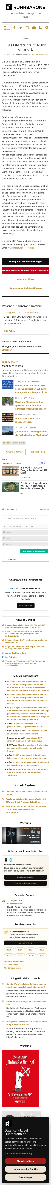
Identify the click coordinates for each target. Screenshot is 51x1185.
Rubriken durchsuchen (14, 961)
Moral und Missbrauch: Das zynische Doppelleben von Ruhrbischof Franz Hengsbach (30, 405)
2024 (31, 950)
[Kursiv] (7, 526)
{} (29, 526)
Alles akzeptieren (26, 1161)
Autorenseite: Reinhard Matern (25, 288)
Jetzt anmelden (25, 605)
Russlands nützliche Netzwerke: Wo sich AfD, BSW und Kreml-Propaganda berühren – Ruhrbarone (27, 684)
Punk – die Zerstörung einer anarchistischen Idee (26, 1003)
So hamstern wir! (15, 904)
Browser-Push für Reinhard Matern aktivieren (25, 270)
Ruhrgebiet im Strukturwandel (21, 312)
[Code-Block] (26, 526)
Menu (7, 29)
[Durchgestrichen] (13, 526)
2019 (42, 956)
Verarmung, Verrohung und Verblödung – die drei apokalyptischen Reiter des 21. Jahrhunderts (25, 663)
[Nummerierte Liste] (17, 526)
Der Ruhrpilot (11, 657)
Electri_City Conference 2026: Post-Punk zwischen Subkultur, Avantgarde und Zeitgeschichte (31, 389)
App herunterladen (25, 877)
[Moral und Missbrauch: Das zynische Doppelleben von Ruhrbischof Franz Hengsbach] (7, 401)
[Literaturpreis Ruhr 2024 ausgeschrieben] (7, 417)
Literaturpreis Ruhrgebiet (14, 443)
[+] (32, 526)
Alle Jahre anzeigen (13, 968)
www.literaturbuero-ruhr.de (21, 247)
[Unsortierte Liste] (20, 526)
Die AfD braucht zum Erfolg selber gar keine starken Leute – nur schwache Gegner (27, 748)
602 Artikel (9, 331)
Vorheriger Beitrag (13, 452)
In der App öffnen (25, 279)
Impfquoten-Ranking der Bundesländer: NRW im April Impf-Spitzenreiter (26, 1023)
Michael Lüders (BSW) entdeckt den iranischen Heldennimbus (26, 641)
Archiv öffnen (25, 943)
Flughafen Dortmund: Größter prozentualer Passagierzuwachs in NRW (24, 647)
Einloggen (7, 349)
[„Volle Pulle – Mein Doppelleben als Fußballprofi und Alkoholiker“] (7, 430)
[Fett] (4, 526)
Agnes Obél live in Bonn (15, 653)
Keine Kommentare (40, 54)
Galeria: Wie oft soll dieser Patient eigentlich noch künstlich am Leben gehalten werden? (26, 985)
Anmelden (44, 509)
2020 (31, 956)
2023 (41, 950)
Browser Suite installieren (25, 883)
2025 (20, 950)
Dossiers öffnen (11, 965)
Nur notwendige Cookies (25, 1169)
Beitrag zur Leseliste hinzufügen (25, 261)
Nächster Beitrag (37, 452)
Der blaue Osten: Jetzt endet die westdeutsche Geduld (26, 793)
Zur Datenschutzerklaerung (18, 1153)
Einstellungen (26, 1177)
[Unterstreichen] (10, 526)
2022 (9, 956)
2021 (20, 956)
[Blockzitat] (23, 526)
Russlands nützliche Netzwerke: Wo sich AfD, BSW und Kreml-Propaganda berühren (25, 626)
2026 (9, 950)
